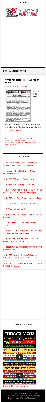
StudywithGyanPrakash (23, 12)
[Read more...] (15, 130)
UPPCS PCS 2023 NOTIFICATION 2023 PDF (27, 143)
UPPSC (32, 138)
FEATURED (17, 138)
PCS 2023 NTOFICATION (22, 141)
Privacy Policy (13, 398)
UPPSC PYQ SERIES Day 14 (17, 209)
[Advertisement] (23, 42)
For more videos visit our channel (15, 386)
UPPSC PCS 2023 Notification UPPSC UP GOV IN (22, 81)
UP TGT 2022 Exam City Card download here (23, 198)
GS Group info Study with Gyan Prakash (21, 203)
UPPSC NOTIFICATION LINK (13, 145)
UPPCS (27, 138)
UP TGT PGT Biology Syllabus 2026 (20, 179)
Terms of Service (27, 398)
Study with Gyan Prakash (18, 393)
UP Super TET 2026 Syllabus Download (21, 184)
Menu (24, 3)
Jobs (22, 138)
